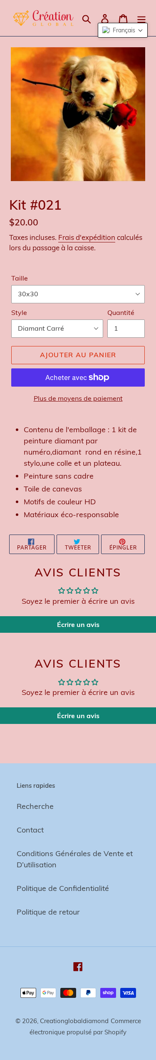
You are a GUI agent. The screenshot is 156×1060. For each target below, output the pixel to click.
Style (19, 312)
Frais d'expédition (86, 237)
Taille (19, 278)
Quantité (120, 312)
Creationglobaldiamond (74, 1021)
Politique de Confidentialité (63, 888)
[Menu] (141, 18)
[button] (122, 30)
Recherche (35, 806)
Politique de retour (48, 912)
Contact (30, 830)
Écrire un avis (78, 624)
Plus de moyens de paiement (78, 398)
